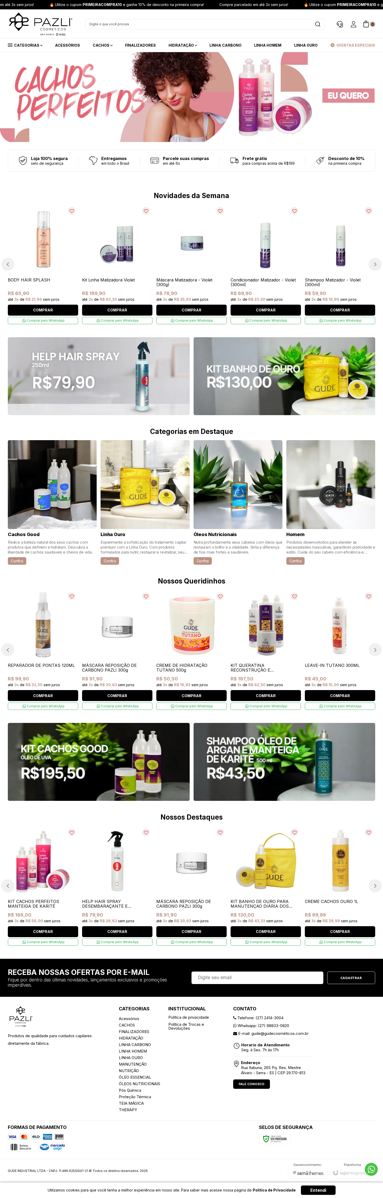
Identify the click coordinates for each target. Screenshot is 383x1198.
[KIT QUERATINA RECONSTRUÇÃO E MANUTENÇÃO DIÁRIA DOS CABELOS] (266, 650)
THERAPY (128, 1109)
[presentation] (7, 264)
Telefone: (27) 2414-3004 (259, 1017)
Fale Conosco (251, 1084)
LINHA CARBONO (135, 1044)
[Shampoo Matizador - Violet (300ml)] (340, 264)
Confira (17, 561)
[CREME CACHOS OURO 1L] (340, 886)
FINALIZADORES (134, 1031)
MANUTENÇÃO (133, 1064)
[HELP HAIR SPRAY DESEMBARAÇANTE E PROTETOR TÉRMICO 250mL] (117, 886)
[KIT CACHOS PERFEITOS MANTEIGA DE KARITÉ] (43, 886)
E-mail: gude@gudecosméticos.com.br (272, 1033)
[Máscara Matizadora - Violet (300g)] (191, 264)
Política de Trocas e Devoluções (186, 1026)
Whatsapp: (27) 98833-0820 (263, 1025)
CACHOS (127, 1025)
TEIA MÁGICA (131, 1103)
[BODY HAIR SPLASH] (43, 264)
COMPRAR (43, 310)
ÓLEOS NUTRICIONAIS (139, 1083)
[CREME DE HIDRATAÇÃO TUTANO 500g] (191, 650)
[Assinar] (351, 978)
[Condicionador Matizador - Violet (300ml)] (266, 264)
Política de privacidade (188, 1017)
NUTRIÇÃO (129, 1070)
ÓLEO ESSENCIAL (135, 1077)
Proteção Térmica (135, 1096)
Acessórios (129, 1018)
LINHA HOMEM (133, 1051)
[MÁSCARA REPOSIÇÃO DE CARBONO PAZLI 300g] (117, 650)
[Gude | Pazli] (40, 24)
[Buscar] (317, 24)
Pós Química (130, 1090)
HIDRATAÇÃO (131, 1038)
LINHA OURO (131, 1057)
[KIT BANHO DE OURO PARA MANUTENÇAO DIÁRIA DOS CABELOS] (266, 886)
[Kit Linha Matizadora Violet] (117, 264)
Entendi (318, 1190)
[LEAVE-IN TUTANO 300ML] (340, 650)
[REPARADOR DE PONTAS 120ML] (43, 650)
